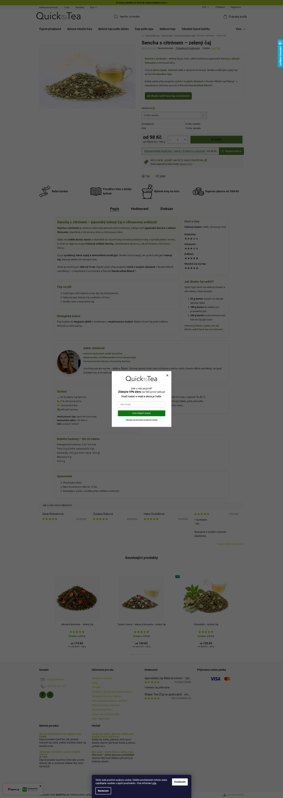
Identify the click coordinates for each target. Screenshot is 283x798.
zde (154, 783)
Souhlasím (180, 781)
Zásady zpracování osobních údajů (141, 419)
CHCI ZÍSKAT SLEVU (141, 413)
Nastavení (103, 790)
